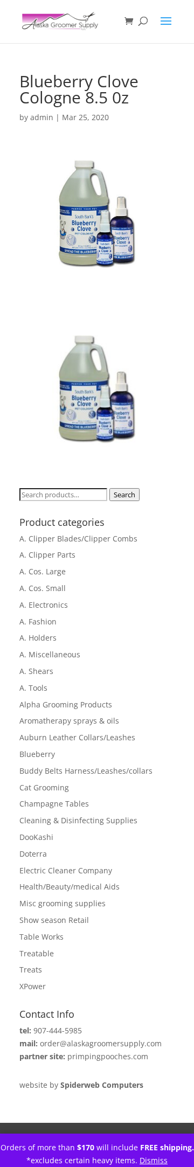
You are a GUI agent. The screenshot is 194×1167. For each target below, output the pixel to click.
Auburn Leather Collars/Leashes (77, 737)
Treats (30, 969)
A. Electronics (43, 605)
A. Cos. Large (42, 571)
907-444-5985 (57, 1030)
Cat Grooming (44, 787)
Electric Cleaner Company (65, 870)
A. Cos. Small (42, 588)
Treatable (36, 953)
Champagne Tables (54, 803)
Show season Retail (54, 920)
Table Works (41, 937)
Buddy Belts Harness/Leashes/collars (86, 771)
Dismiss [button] (154, 1160)
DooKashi (36, 837)
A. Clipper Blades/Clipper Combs (78, 538)
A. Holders (38, 638)
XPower (32, 986)
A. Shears (36, 671)
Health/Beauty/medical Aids (69, 886)
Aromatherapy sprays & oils (69, 721)
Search (124, 494)
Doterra (33, 854)
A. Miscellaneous (49, 654)
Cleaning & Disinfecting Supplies (78, 820)
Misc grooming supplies (62, 903)
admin (41, 117)
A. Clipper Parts (47, 555)
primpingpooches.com (107, 1056)
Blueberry (37, 754)
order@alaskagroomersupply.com (101, 1043)
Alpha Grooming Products (65, 704)
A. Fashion (38, 621)
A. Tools (33, 688)
